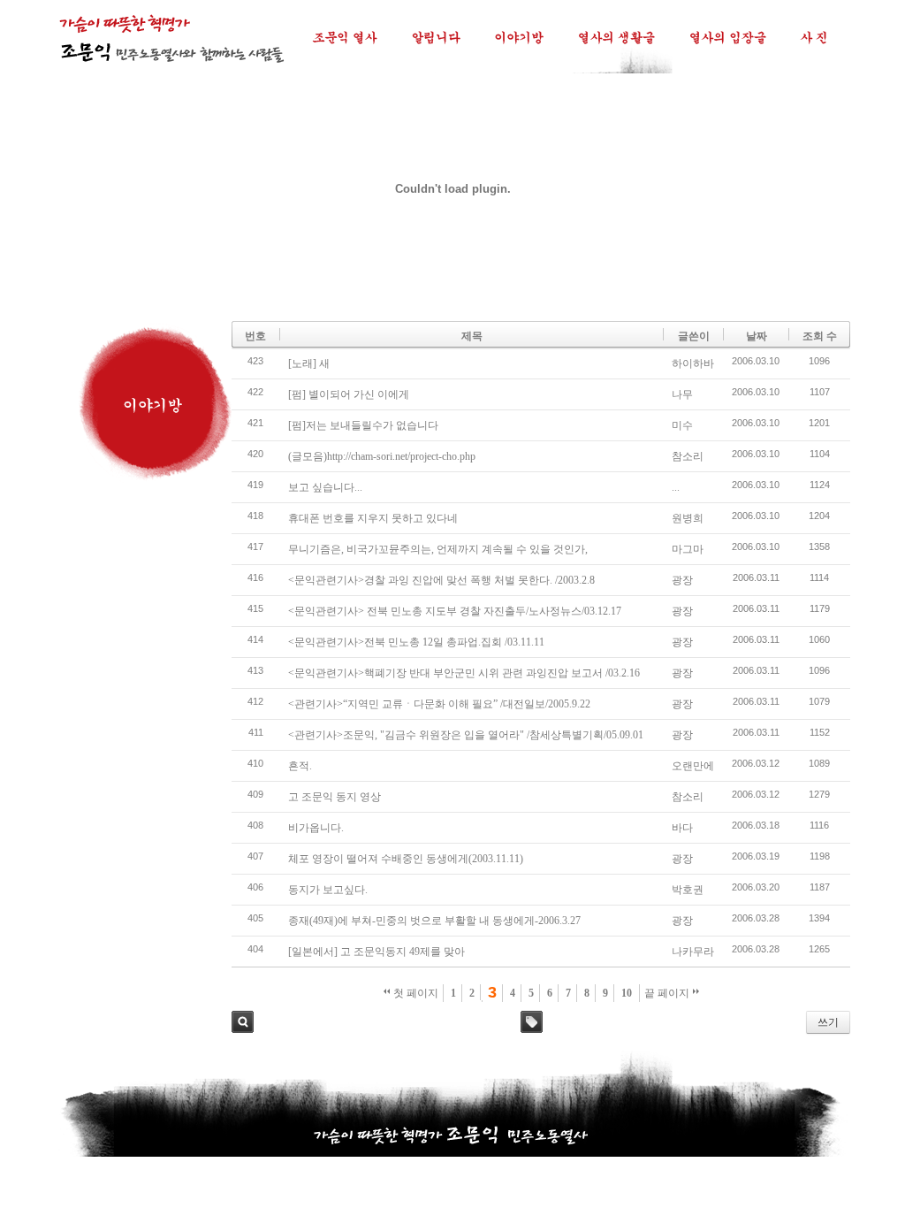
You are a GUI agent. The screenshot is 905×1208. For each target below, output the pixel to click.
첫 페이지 (414, 993)
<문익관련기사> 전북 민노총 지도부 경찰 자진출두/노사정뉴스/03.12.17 (454, 611)
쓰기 (828, 1022)
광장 (682, 580)
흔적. (300, 766)
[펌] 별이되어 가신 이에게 (348, 394)
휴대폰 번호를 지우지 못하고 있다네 (373, 518)
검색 (243, 1022)
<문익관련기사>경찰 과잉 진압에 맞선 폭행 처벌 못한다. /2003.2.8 (441, 580)
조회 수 (819, 336)
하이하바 (693, 363)
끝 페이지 (668, 993)
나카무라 (693, 951)
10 (626, 993)
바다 (682, 828)
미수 (682, 425)
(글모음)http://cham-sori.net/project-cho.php (381, 456)
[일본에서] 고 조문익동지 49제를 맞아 (376, 951)
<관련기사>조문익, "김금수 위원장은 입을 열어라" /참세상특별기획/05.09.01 (465, 735)
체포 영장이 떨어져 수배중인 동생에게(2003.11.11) (405, 858)
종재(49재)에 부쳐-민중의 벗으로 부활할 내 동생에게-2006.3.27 (434, 920)
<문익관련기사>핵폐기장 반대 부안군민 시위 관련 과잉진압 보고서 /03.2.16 (464, 673)
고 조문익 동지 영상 (334, 797)
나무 (682, 394)
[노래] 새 (309, 363)
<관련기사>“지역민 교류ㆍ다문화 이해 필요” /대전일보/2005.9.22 (439, 704)
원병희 (687, 518)
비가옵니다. (316, 828)
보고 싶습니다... (325, 487)
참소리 (687, 456)
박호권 (687, 889)
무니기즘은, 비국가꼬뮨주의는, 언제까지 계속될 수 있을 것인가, (438, 549)
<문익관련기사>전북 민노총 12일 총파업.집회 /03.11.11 (416, 642)
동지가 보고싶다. (328, 889)
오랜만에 (693, 766)
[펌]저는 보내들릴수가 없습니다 (363, 425)
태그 (532, 1022)
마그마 (687, 549)
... (676, 487)
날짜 (756, 336)
